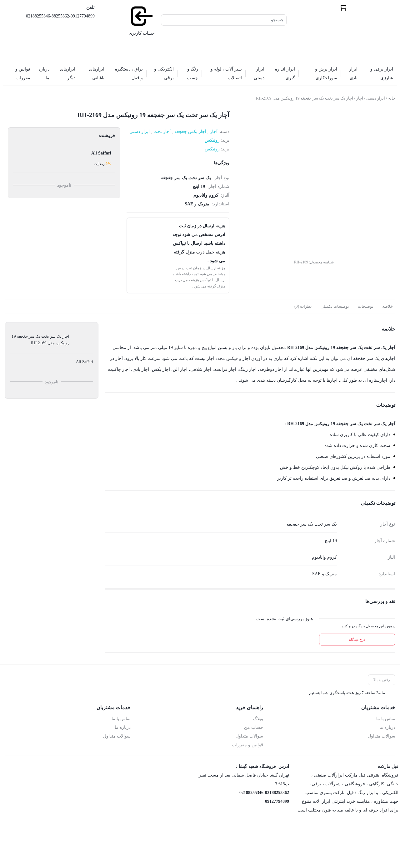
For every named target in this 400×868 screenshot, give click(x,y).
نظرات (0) (303, 306)
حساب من (253, 727)
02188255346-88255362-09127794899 (60, 16)
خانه (391, 98)
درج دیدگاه (357, 639)
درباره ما (387, 727)
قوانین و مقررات (247, 745)
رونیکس (212, 140)
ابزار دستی (375, 98)
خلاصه (387, 306)
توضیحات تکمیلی (335, 306)
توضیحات (365, 306)
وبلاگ (258, 718)
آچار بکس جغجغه (190, 131)
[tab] (387, 306)
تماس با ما (385, 718)
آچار (359, 98)
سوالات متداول (381, 736)
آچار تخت (162, 131)
